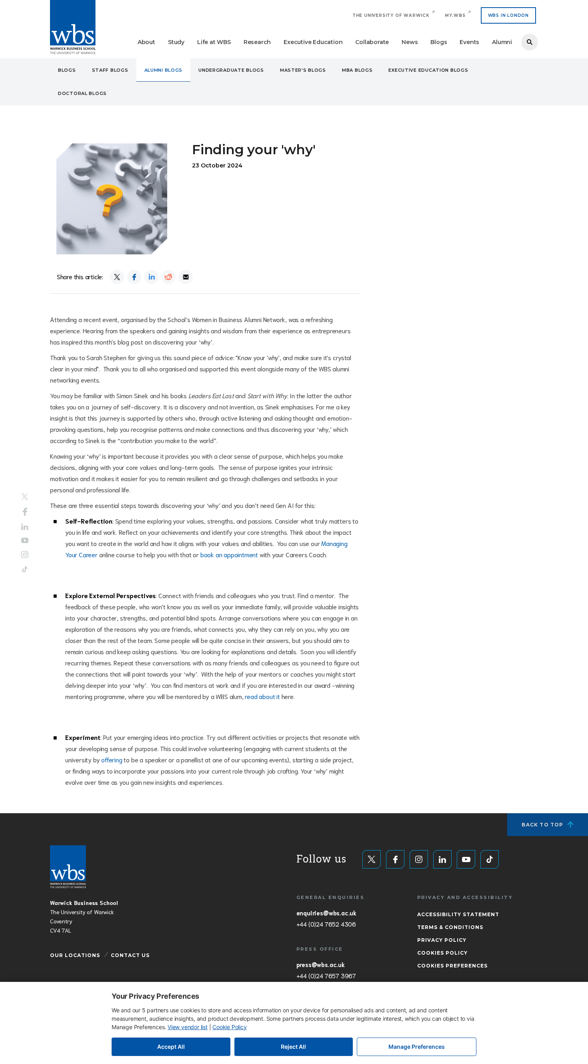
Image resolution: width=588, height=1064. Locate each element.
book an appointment (229, 554)
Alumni (502, 42)
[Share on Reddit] (169, 277)
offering (111, 759)
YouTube (24, 540)
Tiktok (25, 569)
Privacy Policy (441, 940)
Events (469, 42)
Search (529, 42)
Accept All (171, 1046)
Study (176, 42)
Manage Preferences (416, 1046)
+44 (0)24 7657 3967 (326, 975)
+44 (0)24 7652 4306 (326, 924)
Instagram (24, 554)
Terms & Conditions (450, 927)
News (410, 42)
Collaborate (372, 42)
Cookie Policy (229, 1027)
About (146, 42)
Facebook (25, 511)
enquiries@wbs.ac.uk (326, 913)
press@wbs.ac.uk (320, 964)
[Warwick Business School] (73, 27)
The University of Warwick (391, 15)
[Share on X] (117, 277)
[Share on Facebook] (134, 277)
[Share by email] (186, 277)
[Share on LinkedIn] (151, 277)
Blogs (438, 42)
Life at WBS (214, 42)
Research (257, 42)
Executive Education (313, 42)
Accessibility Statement (458, 914)
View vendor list (188, 1027)
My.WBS (455, 15)
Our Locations (75, 955)
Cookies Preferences (452, 966)
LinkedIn (24, 526)
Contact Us (130, 955)
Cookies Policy (442, 953)
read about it (262, 696)
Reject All (293, 1046)
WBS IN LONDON (508, 15)
